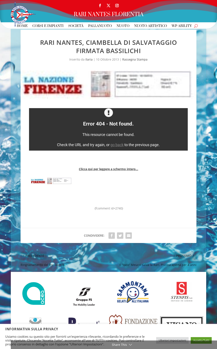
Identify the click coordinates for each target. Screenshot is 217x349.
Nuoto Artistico (150, 26)
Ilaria (89, 59)
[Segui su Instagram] (117, 5)
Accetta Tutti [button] (201, 340)
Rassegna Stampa (134, 59)
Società (75, 26)
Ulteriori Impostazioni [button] (172, 340)
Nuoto (123, 26)
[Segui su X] (108, 5)
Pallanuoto (100, 26)
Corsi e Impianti (48, 26)
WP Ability (182, 26)
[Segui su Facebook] (100, 5)
